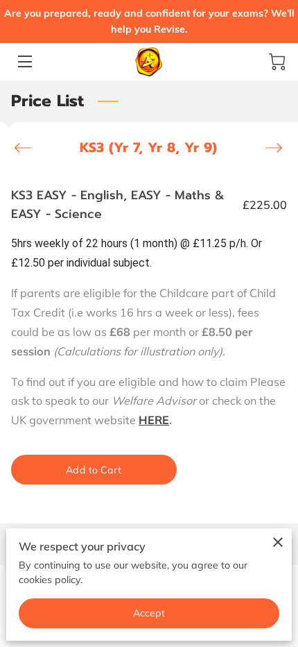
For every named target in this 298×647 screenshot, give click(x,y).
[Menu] (23, 61)
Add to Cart (93, 470)
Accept (149, 613)
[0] (277, 61)
